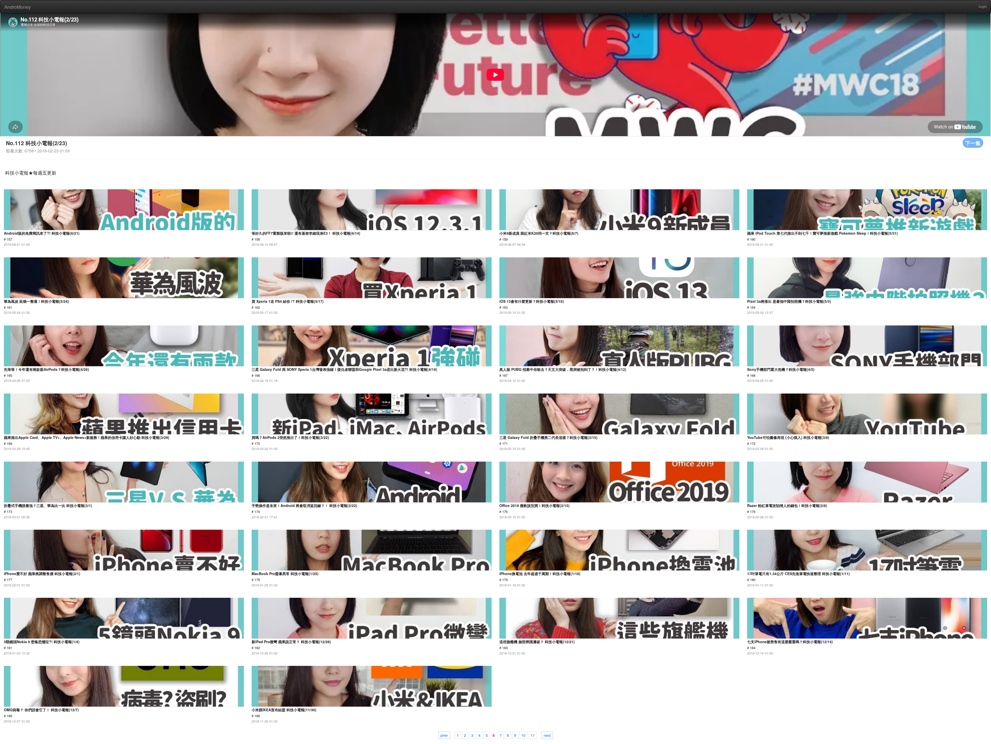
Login (983, 7)
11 (533, 735)
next (547, 735)
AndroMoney (17, 6)
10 (523, 735)
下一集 (973, 142)
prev (444, 735)
